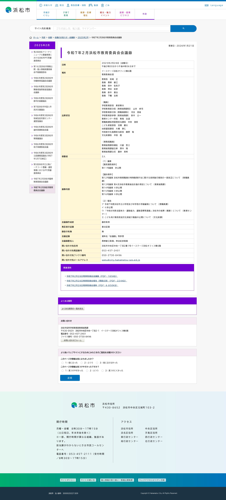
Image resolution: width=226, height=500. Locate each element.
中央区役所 (151, 429)
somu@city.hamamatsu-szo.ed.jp (121, 260)
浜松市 (18, 10)
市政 (145, 14)
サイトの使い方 (88, 480)
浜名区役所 (127, 433)
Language (217, 5)
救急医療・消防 (78, 5)
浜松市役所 (127, 429)
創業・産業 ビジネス (125, 14)
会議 (50, 37)
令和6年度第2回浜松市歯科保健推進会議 (43, 128)
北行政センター (154, 441)
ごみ (107, 5)
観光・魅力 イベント (105, 14)
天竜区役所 (151, 433)
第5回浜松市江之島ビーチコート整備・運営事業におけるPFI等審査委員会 (43, 168)
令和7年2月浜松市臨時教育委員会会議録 (43, 180)
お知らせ (48, 5)
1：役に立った (71, 363)
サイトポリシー (68, 480)
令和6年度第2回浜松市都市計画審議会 (43, 99)
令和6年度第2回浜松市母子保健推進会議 (43, 145)
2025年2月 (83, 37)
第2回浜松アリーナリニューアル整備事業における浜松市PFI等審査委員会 (43, 56)
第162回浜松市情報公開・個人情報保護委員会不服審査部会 (43, 69)
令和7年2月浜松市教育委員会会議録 (43, 188)
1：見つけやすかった (74, 370)
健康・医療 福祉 (85, 14)
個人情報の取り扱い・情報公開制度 (117, 480)
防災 (62, 5)
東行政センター (130, 437)
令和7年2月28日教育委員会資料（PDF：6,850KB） (92, 285)
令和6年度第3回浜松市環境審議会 (43, 137)
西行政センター (154, 437)
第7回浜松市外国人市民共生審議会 (43, 108)
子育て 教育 (66, 14)
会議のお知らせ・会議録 (65, 37)
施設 (96, 5)
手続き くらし (46, 14)
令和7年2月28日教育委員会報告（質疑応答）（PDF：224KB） (97, 281)
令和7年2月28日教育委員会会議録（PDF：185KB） (92, 276)
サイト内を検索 (43, 28)
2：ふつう (88, 363)
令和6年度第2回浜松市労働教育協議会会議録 (43, 79)
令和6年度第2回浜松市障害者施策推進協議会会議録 (43, 89)
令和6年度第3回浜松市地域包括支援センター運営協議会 (43, 118)
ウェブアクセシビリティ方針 (152, 480)
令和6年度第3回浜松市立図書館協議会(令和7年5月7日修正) (43, 156)
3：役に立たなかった (109, 363)
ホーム (36, 37)
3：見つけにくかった (114, 370)
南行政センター (130, 441)
